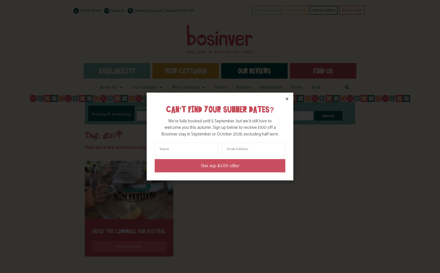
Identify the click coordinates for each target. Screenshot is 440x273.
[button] (287, 99)
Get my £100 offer (220, 166)
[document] (220, 136)
